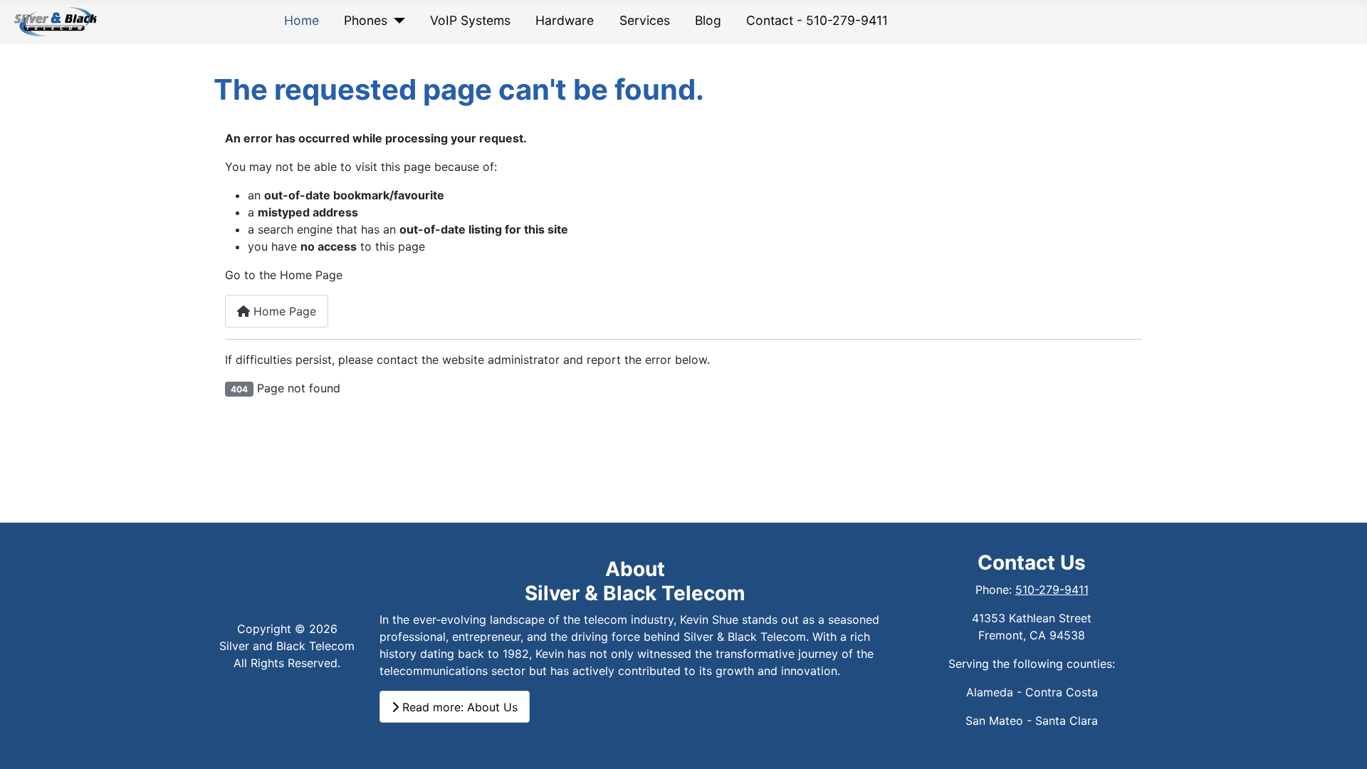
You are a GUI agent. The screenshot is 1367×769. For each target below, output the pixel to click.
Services (644, 20)
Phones (365, 20)
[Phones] (396, 20)
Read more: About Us (458, 707)
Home (301, 20)
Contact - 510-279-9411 (817, 20)
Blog (708, 20)
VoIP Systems (470, 20)
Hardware (564, 20)
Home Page (283, 311)
